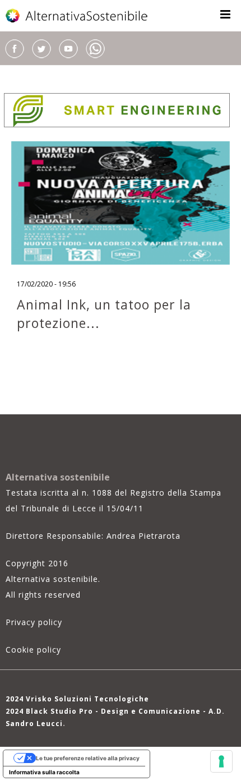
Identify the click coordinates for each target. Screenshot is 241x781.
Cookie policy (33, 649)
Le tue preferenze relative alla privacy (88, 758)
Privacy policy (34, 622)
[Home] (77, 15)
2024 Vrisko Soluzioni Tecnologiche (77, 699)
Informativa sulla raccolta (44, 772)
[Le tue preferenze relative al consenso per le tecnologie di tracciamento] (221, 761)
